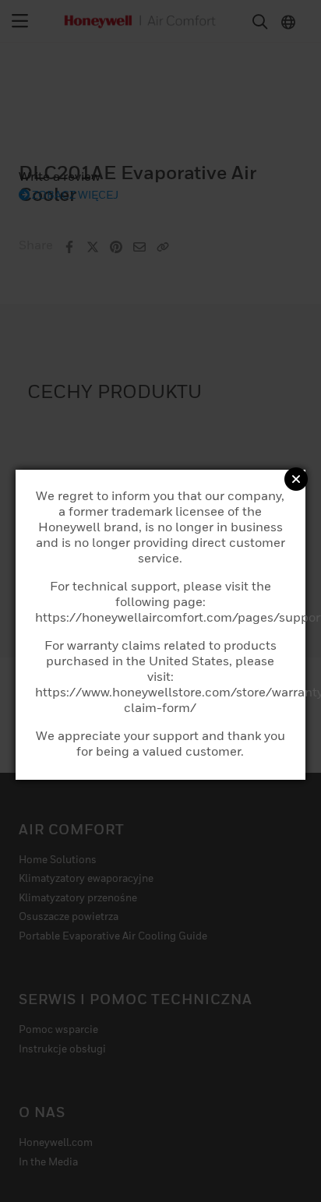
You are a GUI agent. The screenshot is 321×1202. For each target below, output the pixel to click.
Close (296, 479)
